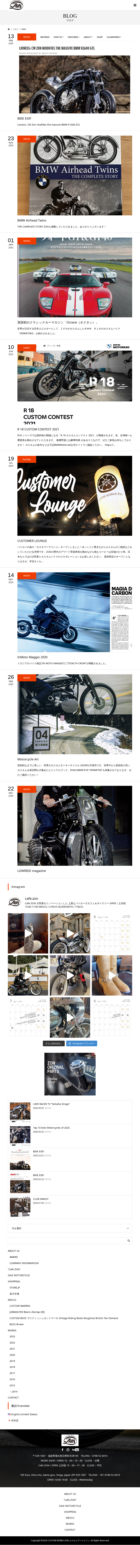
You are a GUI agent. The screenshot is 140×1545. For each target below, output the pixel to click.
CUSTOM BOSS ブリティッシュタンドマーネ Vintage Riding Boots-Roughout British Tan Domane (64, 1318)
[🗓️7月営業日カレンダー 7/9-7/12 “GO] (28, 1017)
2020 (12, 1354)
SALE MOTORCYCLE (19, 1275)
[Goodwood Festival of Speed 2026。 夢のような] (28, 975)
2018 (12, 1367)
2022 (12, 1342)
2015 (12, 1385)
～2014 (13, 1391)
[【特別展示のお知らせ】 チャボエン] (70, 1017)
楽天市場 (14, 1293)
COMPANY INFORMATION (24, 1263)
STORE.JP (15, 1287)
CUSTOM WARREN (20, 1305)
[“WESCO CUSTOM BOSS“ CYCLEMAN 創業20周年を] (112, 975)
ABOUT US (14, 1250)
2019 (12, 1361)
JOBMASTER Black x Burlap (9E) (27, 1312)
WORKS (12, 1330)
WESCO (12, 1299)
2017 (12, 1373)
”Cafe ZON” (14, 1269)
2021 (12, 1348)
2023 (12, 1336)
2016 (12, 1379)
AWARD (14, 1257)
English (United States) (24, 1414)
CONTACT (13, 1397)
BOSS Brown (17, 1324)
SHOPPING (14, 1281)
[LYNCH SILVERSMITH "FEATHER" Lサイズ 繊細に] (28, 933)
